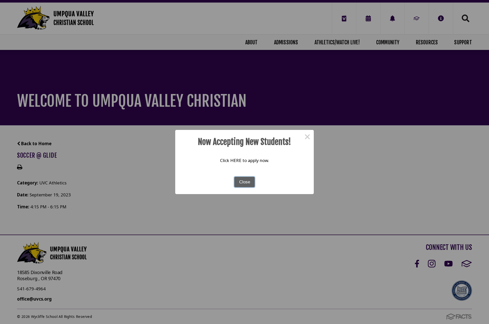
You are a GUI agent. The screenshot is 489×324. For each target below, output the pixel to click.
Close (244, 182)
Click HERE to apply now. (244, 160)
